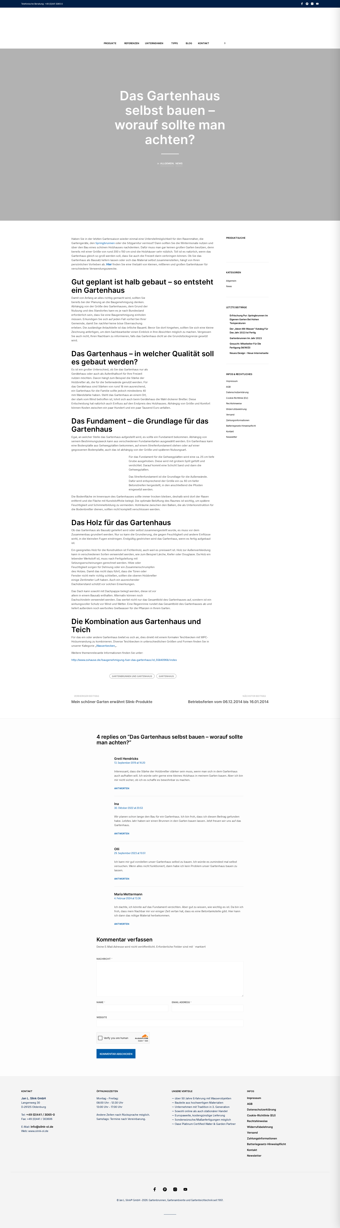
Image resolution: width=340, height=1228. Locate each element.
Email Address (182, 1002)
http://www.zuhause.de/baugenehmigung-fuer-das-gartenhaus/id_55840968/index (124, 659)
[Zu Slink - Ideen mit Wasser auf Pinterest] (307, 3)
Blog (189, 43)
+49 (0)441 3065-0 (54, 3)
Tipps (174, 43)
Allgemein (167, 163)
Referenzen (131, 43)
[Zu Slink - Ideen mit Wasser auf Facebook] (302, 3)
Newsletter (231, 436)
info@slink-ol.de (42, 1126)
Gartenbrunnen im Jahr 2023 (246, 338)
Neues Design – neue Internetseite (249, 353)
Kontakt (203, 43)
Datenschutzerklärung (237, 392)
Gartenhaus (166, 676)
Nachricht (104, 958)
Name (101, 1002)
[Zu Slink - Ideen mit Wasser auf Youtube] (317, 3)
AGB (228, 386)
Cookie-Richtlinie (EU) (237, 397)
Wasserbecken (105, 645)
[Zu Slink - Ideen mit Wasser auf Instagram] (312, 3)
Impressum (232, 381)
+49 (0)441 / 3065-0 (40, 1114)
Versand (230, 414)
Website (102, 1017)
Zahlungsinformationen (237, 420)
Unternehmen (154, 43)
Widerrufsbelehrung (236, 409)
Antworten (121, 788)
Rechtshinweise (234, 403)
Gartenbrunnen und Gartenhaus (132, 676)
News (179, 163)
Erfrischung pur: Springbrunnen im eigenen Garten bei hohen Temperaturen (249, 319)
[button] (222, 43)
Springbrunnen (105, 243)
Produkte (110, 43)
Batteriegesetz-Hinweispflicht (241, 425)
